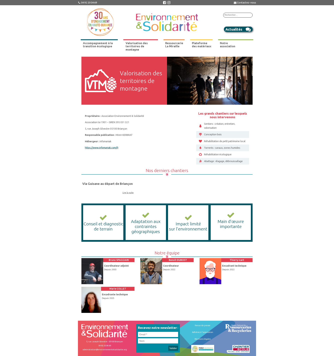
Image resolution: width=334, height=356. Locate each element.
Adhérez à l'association (202, 332)
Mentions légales (203, 339)
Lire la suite (128, 192)
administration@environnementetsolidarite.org (105, 350)
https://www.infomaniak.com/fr (101, 147)
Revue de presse (202, 325)
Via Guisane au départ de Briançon (107, 183)
